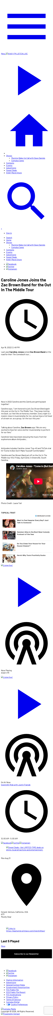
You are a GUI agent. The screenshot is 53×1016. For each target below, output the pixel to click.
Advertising (11, 168)
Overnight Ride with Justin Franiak (15, 784)
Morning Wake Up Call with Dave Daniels (28, 158)
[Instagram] (11, 269)
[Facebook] (11, 264)
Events (9, 165)
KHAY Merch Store (14, 172)
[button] (26, 523)
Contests (10, 163)
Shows (9, 155)
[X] (10, 266)
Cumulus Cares (17, 160)
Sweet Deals (11, 170)
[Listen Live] (26, 591)
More (3, 946)
